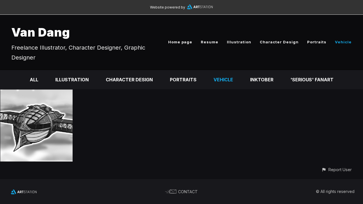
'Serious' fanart (312, 79)
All (34, 79)
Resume (209, 42)
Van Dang (40, 32)
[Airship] (36, 93)
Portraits (316, 42)
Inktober (261, 79)
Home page (180, 42)
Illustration (239, 42)
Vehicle (343, 42)
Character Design (279, 42)
